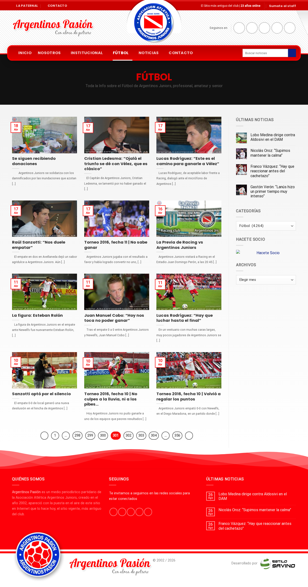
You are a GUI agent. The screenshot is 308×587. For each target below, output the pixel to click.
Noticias (149, 53)
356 (177, 435)
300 (103, 435)
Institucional (87, 53)
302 (128, 435)
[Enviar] (292, 53)
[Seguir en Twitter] (264, 28)
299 (90, 435)
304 (154, 435)
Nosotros (49, 53)
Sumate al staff (282, 6)
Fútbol (121, 53)
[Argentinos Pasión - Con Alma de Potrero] (154, 24)
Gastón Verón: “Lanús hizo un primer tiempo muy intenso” (272, 191)
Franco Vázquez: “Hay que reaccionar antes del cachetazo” (272, 171)
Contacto (181, 53)
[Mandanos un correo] (277, 28)
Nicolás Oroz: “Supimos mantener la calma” (270, 152)
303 (141, 435)
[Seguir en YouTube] (289, 28)
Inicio (25, 53)
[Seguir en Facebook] (239, 28)
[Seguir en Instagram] (252, 28)
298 (77, 435)
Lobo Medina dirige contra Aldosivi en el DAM (272, 137)
